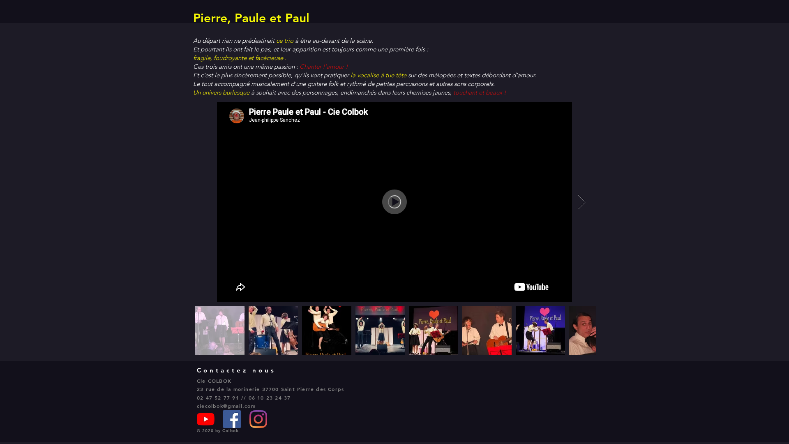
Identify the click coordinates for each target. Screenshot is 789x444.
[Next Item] (581, 202)
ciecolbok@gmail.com (226, 405)
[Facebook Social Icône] (232, 419)
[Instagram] (258, 419)
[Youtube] (206, 419)
